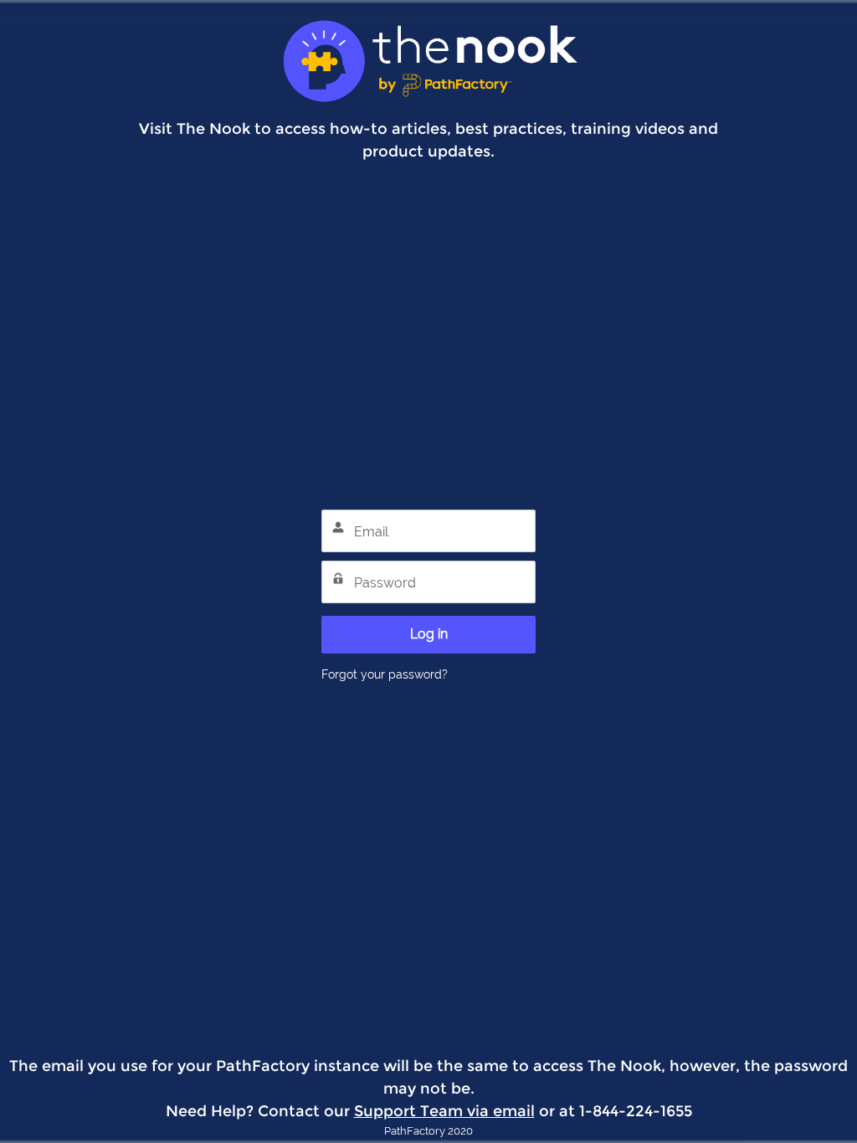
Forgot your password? (384, 674)
